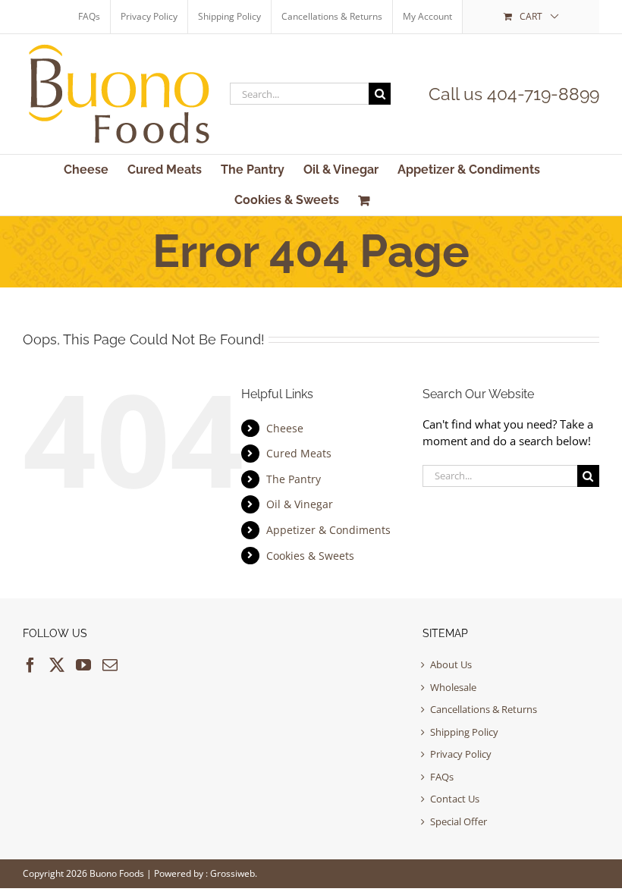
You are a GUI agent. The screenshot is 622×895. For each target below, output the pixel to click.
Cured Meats (298, 453)
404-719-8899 (543, 94)
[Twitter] (56, 665)
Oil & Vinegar (299, 504)
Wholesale (453, 687)
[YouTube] (83, 665)
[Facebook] (30, 665)
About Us (451, 664)
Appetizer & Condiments (328, 530)
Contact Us (454, 799)
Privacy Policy (461, 754)
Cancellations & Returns (483, 709)
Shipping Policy (464, 732)
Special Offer (458, 821)
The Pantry (293, 479)
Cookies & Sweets (310, 555)
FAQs (442, 777)
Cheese (284, 428)
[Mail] (110, 665)
